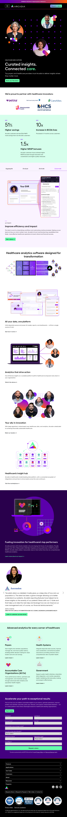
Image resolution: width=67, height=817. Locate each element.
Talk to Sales (31, 794)
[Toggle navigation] (7, 6)
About (7, 780)
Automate (58, 168)
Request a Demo (10, 794)
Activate (41, 168)
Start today (9, 713)
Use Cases (9, 773)
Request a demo (56, 6)
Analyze (25, 168)
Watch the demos (10, 382)
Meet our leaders (10, 433)
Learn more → (9, 660)
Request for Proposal (21, 794)
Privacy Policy (39, 754)
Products (8, 766)
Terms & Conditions (20, 810)
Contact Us (39, 794)
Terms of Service (50, 754)
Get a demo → (10, 239)
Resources (9, 783)
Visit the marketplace (11, 483)
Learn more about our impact (14, 556)
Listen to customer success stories (16, 617)
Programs (8, 786)
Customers (9, 776)
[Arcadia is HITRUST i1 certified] (28, 803)
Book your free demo (12, 80)
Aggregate (9, 168)
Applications (9, 770)
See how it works (10, 331)
